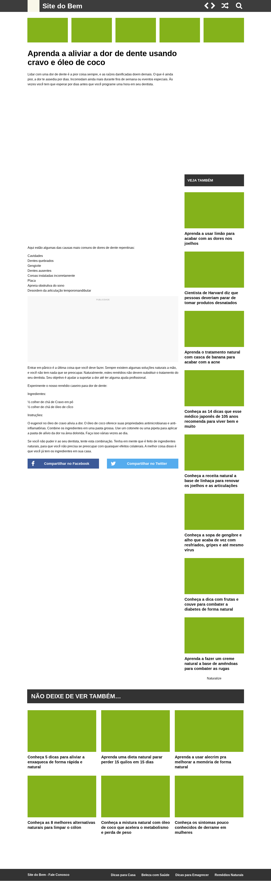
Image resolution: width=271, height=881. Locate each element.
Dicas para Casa (123, 875)
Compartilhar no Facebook (66, 464)
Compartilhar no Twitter (147, 464)
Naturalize (214, 678)
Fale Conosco (58, 874)
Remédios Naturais (229, 875)
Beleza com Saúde (155, 875)
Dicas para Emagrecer (192, 875)
